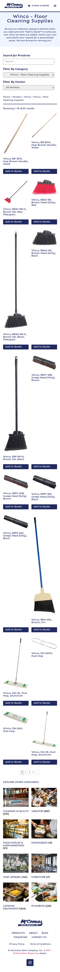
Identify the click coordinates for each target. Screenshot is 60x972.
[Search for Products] (28, 62)
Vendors (17, 97)
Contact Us (39, 937)
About (33, 933)
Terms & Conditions (40, 944)
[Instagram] (30, 962)
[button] (55, 6)
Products (18, 933)
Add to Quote (13, 171)
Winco (27, 97)
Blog (45, 933)
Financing (20, 937)
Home (6, 97)
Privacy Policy (17, 944)
